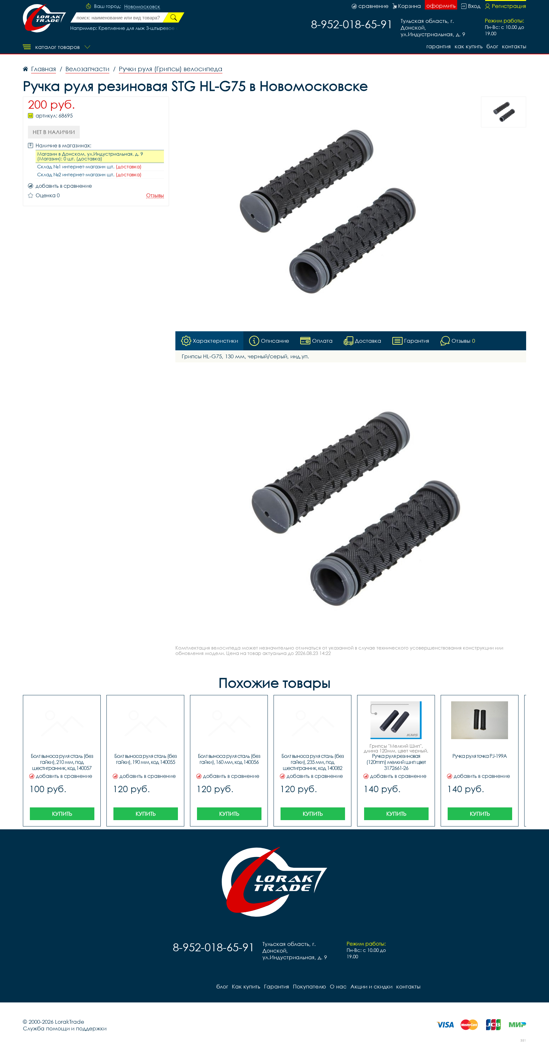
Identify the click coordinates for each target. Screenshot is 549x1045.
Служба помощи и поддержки (64, 1028)
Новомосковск (142, 6)
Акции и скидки (371, 986)
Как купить (469, 46)
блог (492, 46)
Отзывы (155, 195)
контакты (514, 46)
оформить (441, 5)
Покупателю (309, 986)
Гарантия (438, 46)
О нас (338, 986)
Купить (62, 813)
